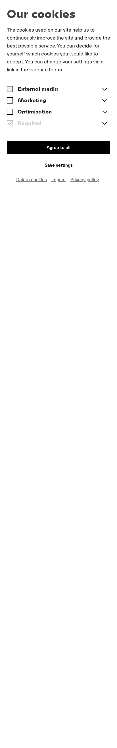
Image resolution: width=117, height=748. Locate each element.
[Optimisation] (10, 112)
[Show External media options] (104, 89)
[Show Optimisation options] (104, 112)
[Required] (10, 124)
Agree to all (58, 147)
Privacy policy (84, 179)
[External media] (10, 90)
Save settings (59, 165)
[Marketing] (10, 101)
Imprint (58, 179)
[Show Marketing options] (104, 101)
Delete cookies (31, 179)
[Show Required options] (104, 123)
